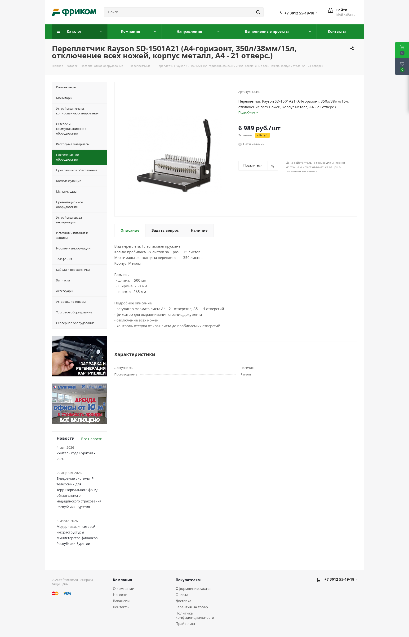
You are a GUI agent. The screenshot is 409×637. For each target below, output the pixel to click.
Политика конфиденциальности (195, 615)
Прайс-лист (185, 623)
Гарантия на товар (192, 607)
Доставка (183, 600)
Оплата (182, 594)
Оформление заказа (193, 588)
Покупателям (188, 579)
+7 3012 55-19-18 (299, 13)
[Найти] (258, 12)
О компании (123, 588)
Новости (120, 594)
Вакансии (121, 600)
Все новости (91, 438)
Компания (122, 579)
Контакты (121, 607)
